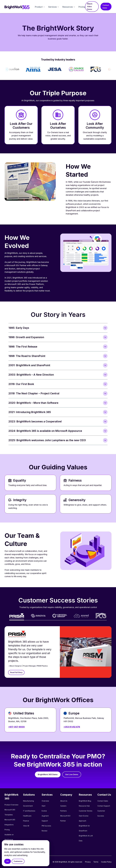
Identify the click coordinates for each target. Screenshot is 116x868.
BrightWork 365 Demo (48, 774)
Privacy (88, 862)
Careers (63, 806)
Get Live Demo (71, 774)
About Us (63, 801)
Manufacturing (28, 801)
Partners (63, 811)
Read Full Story (16, 672)
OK (7, 861)
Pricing (82, 7)
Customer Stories (85, 811)
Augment (45, 816)
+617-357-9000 (16, 727)
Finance (26, 821)
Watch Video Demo (89, 6)
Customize (18, 861)
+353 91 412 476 (72, 727)
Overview (45, 801)
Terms (95, 862)
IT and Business (29, 811)
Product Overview (11, 805)
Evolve (44, 811)
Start (43, 806)
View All (26, 826)
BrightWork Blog (85, 801)
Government (28, 806)
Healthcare (27, 816)
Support (45, 821)
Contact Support (103, 806)
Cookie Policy (106, 862)
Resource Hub (84, 806)
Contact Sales (106, 6)
